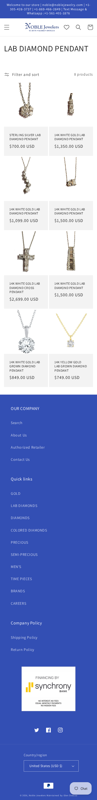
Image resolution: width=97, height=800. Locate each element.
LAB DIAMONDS (24, 505)
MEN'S (16, 566)
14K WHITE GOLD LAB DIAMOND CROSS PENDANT (24, 287)
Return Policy (22, 649)
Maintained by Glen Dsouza (62, 795)
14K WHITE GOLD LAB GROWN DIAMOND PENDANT (24, 366)
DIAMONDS (20, 517)
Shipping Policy (24, 637)
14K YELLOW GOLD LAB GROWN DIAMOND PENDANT (70, 366)
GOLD (15, 493)
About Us (19, 435)
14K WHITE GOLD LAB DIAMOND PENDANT (69, 137)
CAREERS (18, 603)
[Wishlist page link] (66, 27)
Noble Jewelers (37, 795)
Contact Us (20, 459)
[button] (7, 27)
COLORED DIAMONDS (29, 530)
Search (17, 422)
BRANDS (18, 591)
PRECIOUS (19, 542)
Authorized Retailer (28, 447)
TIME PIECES (21, 578)
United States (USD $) (45, 766)
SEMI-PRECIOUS (24, 554)
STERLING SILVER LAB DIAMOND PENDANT (25, 137)
